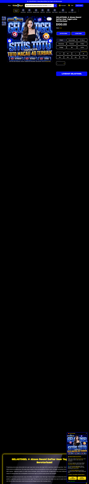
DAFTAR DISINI (63, 33)
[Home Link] (18, 5)
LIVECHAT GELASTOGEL (72, 74)
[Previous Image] (9, 41)
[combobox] (39, 5)
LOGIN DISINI (78, 33)
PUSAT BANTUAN (82, 478)
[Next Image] (50, 41)
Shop (9, 5)
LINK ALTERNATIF (72, 478)
